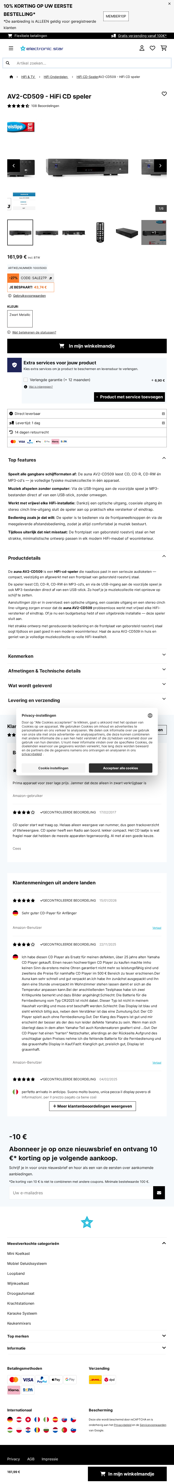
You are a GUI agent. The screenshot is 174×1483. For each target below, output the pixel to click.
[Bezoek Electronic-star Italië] (46, 1419)
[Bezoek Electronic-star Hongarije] (10, 1430)
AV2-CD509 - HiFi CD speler (119, 77)
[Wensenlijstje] (152, 48)
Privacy (13, 1459)
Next (160, 165)
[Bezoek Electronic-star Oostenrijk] (19, 1419)
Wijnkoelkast (18, 1283)
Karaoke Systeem (22, 1313)
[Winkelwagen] (164, 48)
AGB (30, 1459)
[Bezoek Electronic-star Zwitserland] (28, 1419)
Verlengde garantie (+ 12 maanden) (60, 380)
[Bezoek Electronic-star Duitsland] (10, 1419)
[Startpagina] (15, 77)
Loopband (16, 1273)
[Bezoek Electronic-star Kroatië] (28, 1430)
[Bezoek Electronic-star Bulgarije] (46, 1430)
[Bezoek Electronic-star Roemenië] (37, 1430)
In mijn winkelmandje (91, 346)
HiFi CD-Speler (87, 77)
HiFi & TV (28, 77)
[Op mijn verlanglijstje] (164, 93)
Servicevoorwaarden (153, 1425)
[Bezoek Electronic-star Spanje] (55, 1419)
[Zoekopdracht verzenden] (8, 63)
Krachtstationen (20, 1303)
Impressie (50, 1459)
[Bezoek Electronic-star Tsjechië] (73, 1419)
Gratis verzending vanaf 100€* (142, 36)
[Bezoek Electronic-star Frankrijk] (37, 1419)
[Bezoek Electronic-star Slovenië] (73, 1430)
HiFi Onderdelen (56, 77)
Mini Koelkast (18, 1253)
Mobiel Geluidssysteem (27, 1263)
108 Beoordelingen (45, 106)
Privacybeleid (122, 1425)
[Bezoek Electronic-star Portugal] (64, 1430)
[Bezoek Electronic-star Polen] (19, 1430)
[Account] (142, 48)
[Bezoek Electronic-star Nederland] (55, 1430)
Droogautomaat (20, 1293)
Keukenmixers (19, 1323)
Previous (13, 165)
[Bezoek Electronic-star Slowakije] (64, 1419)
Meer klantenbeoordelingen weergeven (94, 1106)
